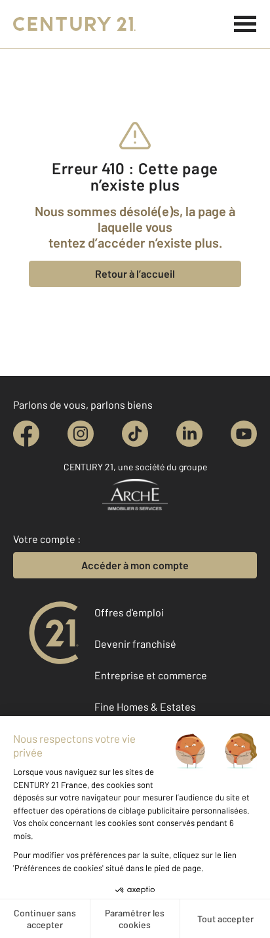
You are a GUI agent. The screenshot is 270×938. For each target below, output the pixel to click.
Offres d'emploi (129, 612)
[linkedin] (189, 434)
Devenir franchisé (135, 643)
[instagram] (81, 434)
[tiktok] (135, 434)
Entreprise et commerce (150, 675)
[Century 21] (74, 24)
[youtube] (244, 434)
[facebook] (26, 434)
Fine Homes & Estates (145, 706)
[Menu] (245, 24)
